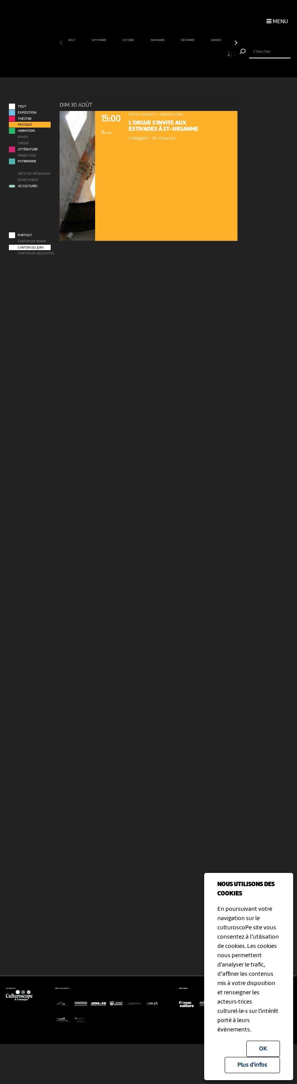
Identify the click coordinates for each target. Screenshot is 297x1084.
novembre (158, 40)
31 (235, 54)
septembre (99, 40)
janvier (216, 40)
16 (148, 54)
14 (137, 54)
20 (171, 54)
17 (154, 54)
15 (143, 54)
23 (189, 54)
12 (126, 54)
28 (217, 54)
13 (131, 54)
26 (206, 54)
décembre (188, 40)
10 (114, 54)
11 (120, 54)
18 (160, 54)
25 (200, 54)
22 (182, 54)
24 (194, 54)
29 (223, 54)
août (72, 40)
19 (166, 54)
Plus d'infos (252, 1065)
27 (211, 54)
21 (177, 54)
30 (228, 54)
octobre (129, 40)
